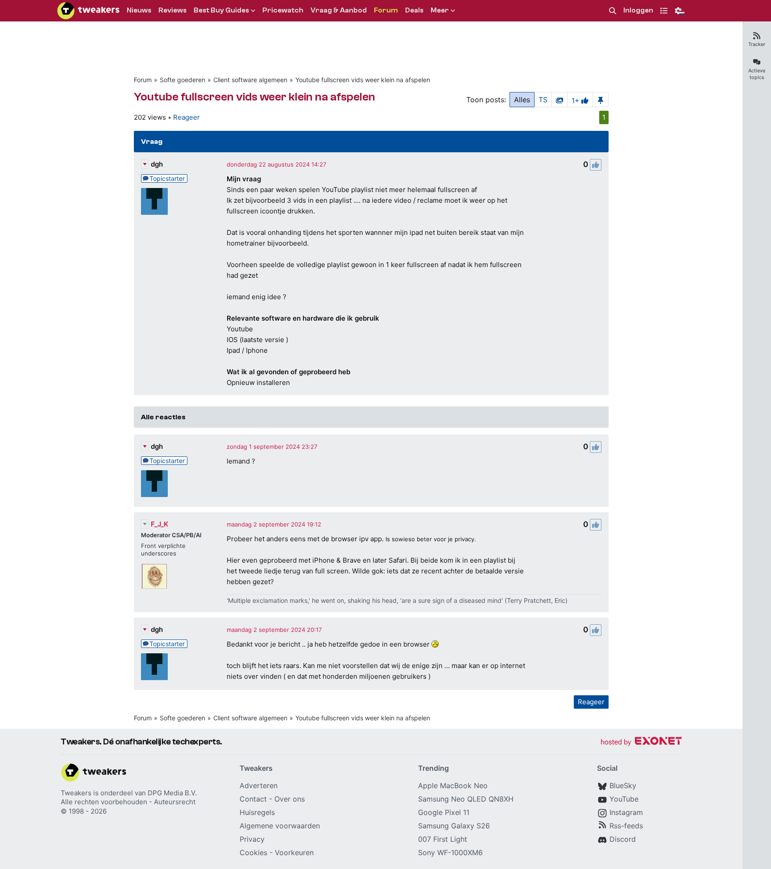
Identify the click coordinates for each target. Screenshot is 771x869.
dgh (157, 164)
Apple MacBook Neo (453, 785)
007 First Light (442, 839)
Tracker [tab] (756, 44)
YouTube (623, 798)
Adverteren (259, 785)
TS (543, 99)
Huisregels (257, 812)
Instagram (626, 812)
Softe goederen (182, 80)
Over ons (289, 798)
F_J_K (159, 524)
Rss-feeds (626, 825)
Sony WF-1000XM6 (450, 852)
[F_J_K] (154, 576)
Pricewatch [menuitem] (282, 10)
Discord (622, 839)
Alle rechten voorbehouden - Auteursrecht (128, 802)
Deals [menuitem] (414, 10)
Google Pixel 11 (443, 812)
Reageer (186, 117)
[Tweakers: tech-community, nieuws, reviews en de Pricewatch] (88, 10)
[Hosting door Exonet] (641, 742)
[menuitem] (612, 10)
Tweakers (76, 793)
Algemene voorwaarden (280, 825)
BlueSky (622, 785)
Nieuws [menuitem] (139, 10)
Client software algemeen (250, 80)
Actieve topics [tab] (756, 73)
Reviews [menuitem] (172, 10)
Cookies (253, 852)
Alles (522, 99)
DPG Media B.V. (172, 793)
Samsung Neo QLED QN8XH (466, 798)
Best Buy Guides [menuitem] (221, 10)
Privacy (252, 839)
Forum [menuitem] (386, 10)
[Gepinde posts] (600, 99)
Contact (253, 798)
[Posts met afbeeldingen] (559, 99)
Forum (143, 80)
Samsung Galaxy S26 (454, 825)
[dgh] (154, 201)
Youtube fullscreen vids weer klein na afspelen (362, 80)
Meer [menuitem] (440, 10)
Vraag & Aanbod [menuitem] (339, 10)
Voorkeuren (294, 852)
